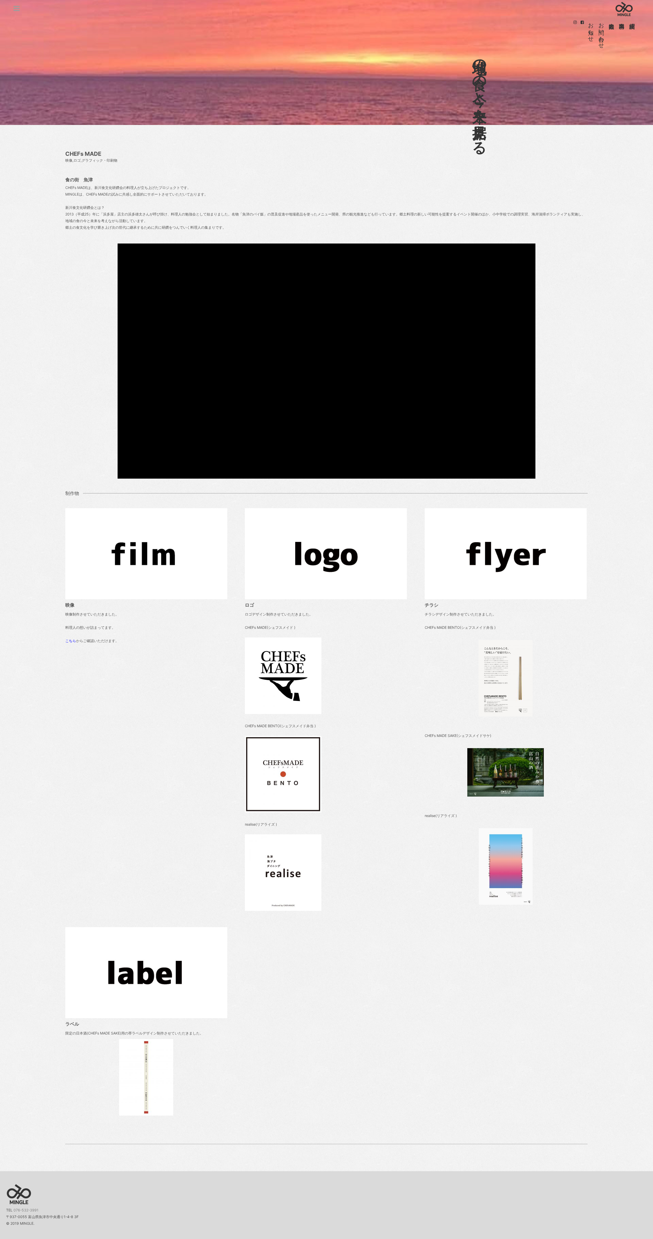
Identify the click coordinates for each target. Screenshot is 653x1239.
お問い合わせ (601, 32)
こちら (70, 640)
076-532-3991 (26, 1210)
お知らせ (591, 29)
